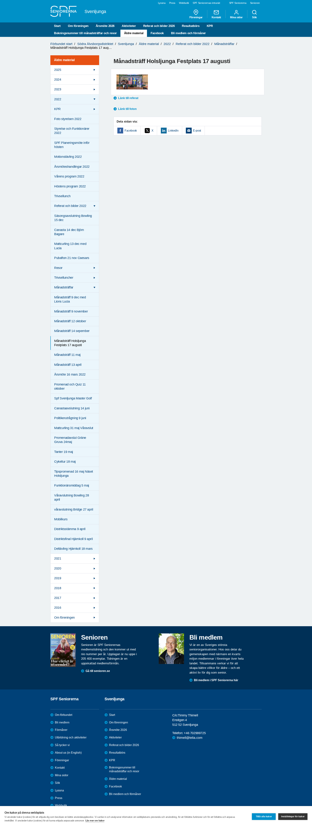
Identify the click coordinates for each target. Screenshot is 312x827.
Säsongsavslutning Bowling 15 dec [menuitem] (73, 218)
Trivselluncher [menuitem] (63, 277)
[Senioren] (63, 650)
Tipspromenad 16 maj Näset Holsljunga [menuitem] (73, 473)
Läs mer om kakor (95, 820)
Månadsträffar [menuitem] (63, 287)
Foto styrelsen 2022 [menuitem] (67, 119)
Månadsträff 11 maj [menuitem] (67, 355)
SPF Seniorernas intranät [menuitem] (206, 2)
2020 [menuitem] (57, 568)
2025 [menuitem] (57, 70)
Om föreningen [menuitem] (64, 617)
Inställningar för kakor (293, 816)
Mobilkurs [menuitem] (60, 519)
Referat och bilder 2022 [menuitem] (70, 206)
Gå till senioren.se (98, 670)
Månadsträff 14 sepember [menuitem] (72, 331)
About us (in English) (68, 752)
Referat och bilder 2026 (159, 26)
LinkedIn (173, 130)
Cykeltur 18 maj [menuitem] (65, 461)
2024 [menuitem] (57, 79)
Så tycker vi (62, 745)
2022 (167, 44)
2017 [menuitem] (57, 598)
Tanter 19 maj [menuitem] (63, 452)
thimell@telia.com (189, 738)
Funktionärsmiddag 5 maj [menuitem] (71, 485)
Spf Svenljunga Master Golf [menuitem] (73, 398)
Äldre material (133, 33)
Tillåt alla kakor (264, 816)
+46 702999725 (195, 733)
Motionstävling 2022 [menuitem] (68, 156)
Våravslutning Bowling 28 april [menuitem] (71, 497)
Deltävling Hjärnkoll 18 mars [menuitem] (73, 548)
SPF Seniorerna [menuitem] (237, 2)
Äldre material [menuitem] (64, 60)
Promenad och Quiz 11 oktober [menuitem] (70, 386)
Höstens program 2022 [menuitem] (70, 186)
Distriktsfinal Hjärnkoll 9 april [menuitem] (73, 539)
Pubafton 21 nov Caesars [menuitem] (71, 258)
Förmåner (61, 729)
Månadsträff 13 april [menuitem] (67, 365)
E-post (197, 130)
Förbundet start (61, 44)
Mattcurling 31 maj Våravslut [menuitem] (73, 428)
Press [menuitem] (172, 2)
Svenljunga (126, 44)
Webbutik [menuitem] (184, 2)
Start (57, 26)
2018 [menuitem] (57, 588)
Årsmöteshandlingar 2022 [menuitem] (72, 166)
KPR (210, 26)
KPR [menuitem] (57, 109)
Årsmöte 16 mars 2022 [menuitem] (70, 374)
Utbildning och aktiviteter (70, 737)
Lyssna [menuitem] (162, 2)
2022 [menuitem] (57, 99)
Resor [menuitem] (58, 268)
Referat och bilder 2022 (192, 44)
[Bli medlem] (171, 648)
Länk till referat (128, 98)
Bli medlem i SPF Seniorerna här (216, 680)
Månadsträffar (224, 44)
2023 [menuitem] (57, 89)
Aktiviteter (129, 26)
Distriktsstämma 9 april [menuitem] (69, 529)
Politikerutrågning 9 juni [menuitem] (70, 418)
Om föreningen (78, 26)
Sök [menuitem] (254, 17)
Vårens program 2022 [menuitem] (69, 176)
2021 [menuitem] (57, 558)
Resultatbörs (190, 26)
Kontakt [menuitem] (216, 17)
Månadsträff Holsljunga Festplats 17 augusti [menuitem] (70, 343)
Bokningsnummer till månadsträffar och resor (85, 33)
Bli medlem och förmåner (188, 33)
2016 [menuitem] (57, 607)
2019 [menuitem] (57, 578)
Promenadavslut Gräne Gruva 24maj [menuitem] (70, 440)
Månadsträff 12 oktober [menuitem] (70, 321)
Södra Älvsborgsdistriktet (95, 44)
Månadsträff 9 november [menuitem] (71, 311)
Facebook (157, 33)
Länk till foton (127, 108)
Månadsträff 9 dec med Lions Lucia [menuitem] (70, 299)
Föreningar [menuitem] (196, 17)
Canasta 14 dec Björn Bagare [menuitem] (69, 232)
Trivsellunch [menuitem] (62, 196)
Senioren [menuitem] (255, 2)
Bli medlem (62, 722)
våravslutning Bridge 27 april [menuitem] (73, 509)
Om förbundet (63, 714)
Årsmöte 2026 (105, 26)
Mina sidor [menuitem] (236, 17)
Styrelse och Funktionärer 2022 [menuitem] (71, 131)
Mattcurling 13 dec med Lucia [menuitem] (70, 246)
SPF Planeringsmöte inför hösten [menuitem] (71, 145)
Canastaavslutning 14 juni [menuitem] (72, 408)
